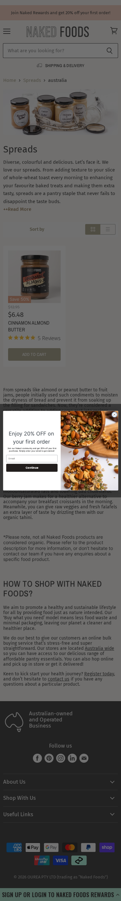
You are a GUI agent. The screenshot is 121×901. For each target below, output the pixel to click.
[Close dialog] (114, 414)
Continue (31, 467)
